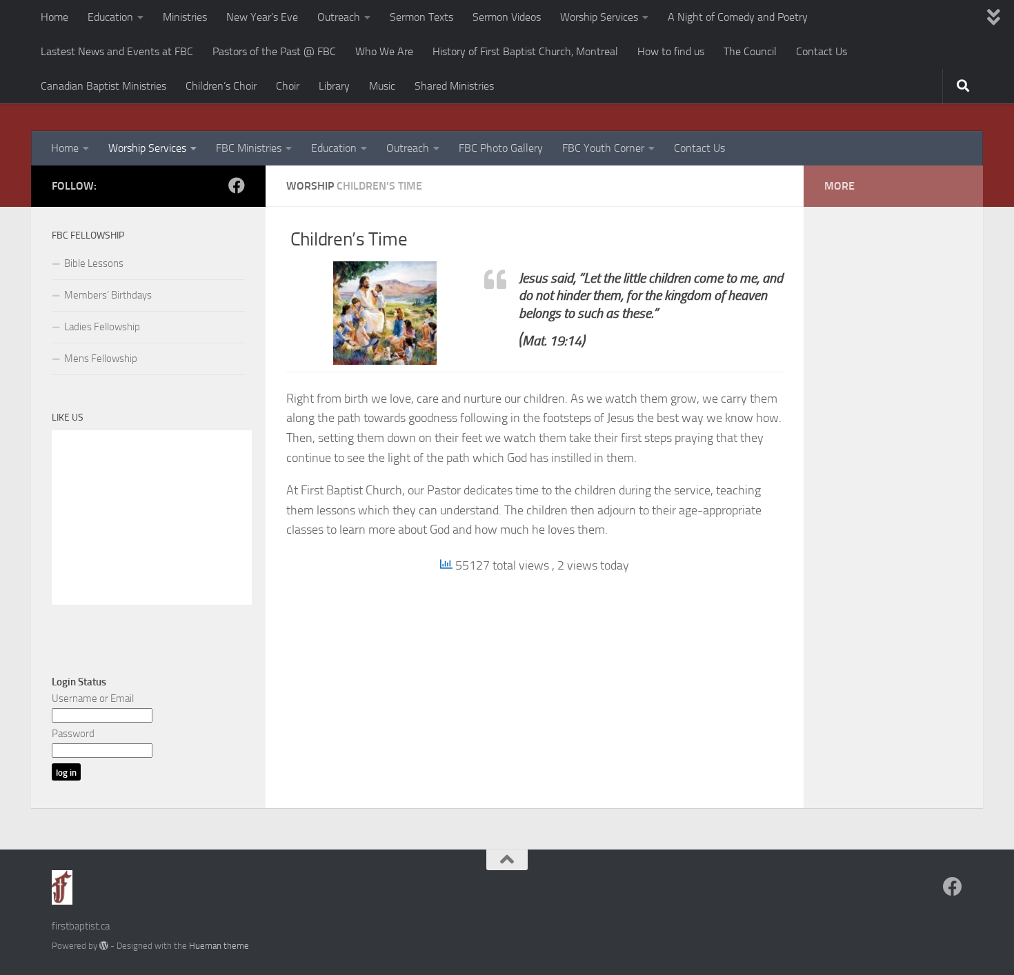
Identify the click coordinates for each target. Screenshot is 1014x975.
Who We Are (384, 51)
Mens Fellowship (100, 358)
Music (382, 85)
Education (110, 16)
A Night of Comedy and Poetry (738, 16)
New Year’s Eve (262, 16)
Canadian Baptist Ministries (103, 85)
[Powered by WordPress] (103, 945)
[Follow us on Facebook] (236, 185)
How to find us (670, 51)
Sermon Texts (421, 16)
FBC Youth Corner (603, 147)
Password (73, 733)
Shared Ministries (454, 85)
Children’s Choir (221, 85)
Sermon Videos (507, 16)
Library (334, 85)
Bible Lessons (93, 263)
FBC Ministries (248, 147)
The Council (750, 51)
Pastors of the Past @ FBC (274, 51)
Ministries (185, 16)
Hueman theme (219, 946)
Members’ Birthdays (108, 295)
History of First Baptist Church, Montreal (525, 51)
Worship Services (599, 16)
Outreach (338, 16)
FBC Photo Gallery (501, 147)
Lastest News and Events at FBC (117, 51)
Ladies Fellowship (102, 327)
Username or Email (93, 698)
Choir (287, 85)
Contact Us (821, 51)
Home (54, 16)
